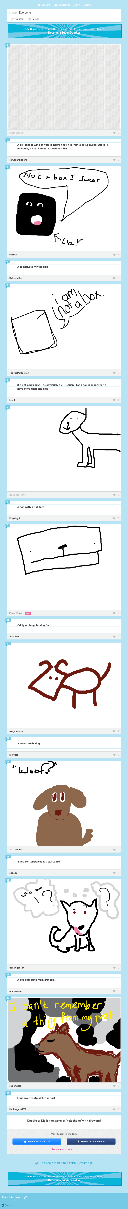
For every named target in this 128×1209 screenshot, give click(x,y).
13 (8, 761)
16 (8, 974)
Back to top (11, 1205)
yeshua (13, 254)
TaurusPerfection (19, 372)
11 (8, 643)
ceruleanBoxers (18, 159)
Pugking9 (14, 518)
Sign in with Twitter (38, 1141)
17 (8, 998)
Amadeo (14, 636)
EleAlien (14, 754)
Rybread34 (15, 278)
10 (8, 620)
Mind (12, 399)
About (87, 4)
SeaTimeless (16, 849)
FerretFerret (16, 613)
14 (8, 856)
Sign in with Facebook (92, 1141)
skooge (13, 872)
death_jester (16, 967)
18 (8, 1092)
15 (8, 880)
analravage (15, 990)
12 (8, 738)
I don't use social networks (64, 1149)
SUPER (28, 613)
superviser (15, 1085)
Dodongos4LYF (17, 1109)
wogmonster (16, 731)
